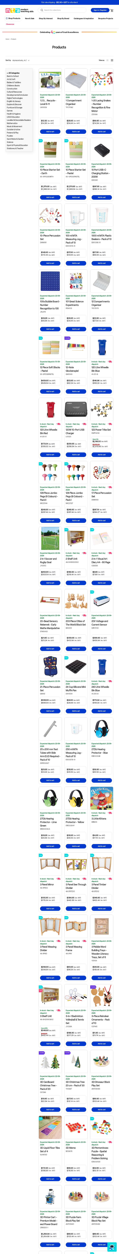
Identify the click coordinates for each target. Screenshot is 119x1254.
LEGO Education (13, 117)
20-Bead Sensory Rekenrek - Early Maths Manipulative (50, 625)
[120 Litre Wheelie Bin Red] (50, 409)
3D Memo (71, 1147)
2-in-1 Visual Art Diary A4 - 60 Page (101, 560)
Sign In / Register (100, 10)
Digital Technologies (15, 98)
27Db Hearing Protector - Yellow (75, 820)
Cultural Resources (14, 92)
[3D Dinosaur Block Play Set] (101, 1061)
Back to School (13, 76)
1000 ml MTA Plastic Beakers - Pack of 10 (102, 237)
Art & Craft (11, 79)
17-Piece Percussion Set (102, 495)
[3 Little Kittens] (101, 798)
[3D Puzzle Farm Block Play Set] (75, 1196)
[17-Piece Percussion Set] (101, 472)
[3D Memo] (75, 1127)
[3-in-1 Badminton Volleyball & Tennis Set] (75, 995)
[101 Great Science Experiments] (75, 281)
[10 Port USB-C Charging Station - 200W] (101, 149)
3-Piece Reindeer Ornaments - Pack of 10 (101, 1020)
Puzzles (10, 136)
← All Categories (13, 73)
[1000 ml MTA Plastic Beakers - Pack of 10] (101, 215)
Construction (12, 89)
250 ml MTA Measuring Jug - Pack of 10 (74, 753)
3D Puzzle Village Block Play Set (100, 1219)
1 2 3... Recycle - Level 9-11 (48, 102)
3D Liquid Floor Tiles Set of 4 (50, 1149)
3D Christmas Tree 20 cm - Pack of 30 (75, 1084)
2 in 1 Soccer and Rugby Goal (48, 560)
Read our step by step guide (68, 2)
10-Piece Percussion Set (50, 237)
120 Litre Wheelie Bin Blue (100, 369)
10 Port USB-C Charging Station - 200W (101, 173)
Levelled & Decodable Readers (19, 120)
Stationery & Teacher (15, 148)
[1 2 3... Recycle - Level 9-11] (50, 80)
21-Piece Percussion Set (50, 689)
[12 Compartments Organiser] (101, 281)
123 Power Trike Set (101, 429)
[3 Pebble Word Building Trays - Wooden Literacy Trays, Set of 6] (101, 926)
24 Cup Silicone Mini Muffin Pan (76, 689)
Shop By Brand (63, 18)
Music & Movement (14, 126)
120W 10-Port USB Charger (75, 431)
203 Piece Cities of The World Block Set (76, 623)
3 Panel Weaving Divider (48, 948)
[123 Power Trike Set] (101, 409)
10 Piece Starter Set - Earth (50, 171)
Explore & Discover (14, 104)
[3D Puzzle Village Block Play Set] (101, 1196)
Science (10, 142)
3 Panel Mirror (47, 884)
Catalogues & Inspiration (84, 18)
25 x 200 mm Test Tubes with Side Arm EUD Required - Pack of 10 (50, 754)
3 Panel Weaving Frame (74, 948)
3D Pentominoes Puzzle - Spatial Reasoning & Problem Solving (100, 1153)
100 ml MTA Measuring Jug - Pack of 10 (74, 239)
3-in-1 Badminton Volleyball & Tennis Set (75, 1020)
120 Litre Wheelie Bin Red (48, 431)
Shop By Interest (46, 18)
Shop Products (14, 18)
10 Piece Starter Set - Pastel (76, 171)
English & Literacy (14, 101)
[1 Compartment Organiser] (75, 80)
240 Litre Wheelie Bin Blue (100, 689)
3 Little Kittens (99, 818)
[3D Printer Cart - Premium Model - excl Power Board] (50, 1196)
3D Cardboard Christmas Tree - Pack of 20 (48, 1085)
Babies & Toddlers (14, 82)
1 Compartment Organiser (73, 102)
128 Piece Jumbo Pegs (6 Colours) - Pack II (49, 496)
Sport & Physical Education (17, 145)
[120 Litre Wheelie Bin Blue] (101, 346)
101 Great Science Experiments (74, 303)
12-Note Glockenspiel (72, 369)
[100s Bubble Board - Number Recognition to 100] (50, 281)
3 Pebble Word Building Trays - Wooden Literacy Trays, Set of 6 (100, 952)
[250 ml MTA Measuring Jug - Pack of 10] (75, 728)
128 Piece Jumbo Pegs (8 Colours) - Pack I (75, 496)
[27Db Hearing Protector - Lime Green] (50, 798)
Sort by (8, 60)
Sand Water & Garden (15, 139)
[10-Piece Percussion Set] (50, 215)
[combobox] (62, 10)
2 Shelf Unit (71, 558)
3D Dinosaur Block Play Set (101, 1084)
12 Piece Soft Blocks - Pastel (50, 369)
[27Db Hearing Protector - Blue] (101, 728)
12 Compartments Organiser (101, 303)
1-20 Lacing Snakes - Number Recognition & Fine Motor (101, 105)
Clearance (10, 24)
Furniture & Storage (14, 107)
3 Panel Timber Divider (99, 886)
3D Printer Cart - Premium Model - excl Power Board (48, 1221)
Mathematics (12, 123)
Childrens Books (13, 85)
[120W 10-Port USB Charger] (75, 409)
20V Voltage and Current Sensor (100, 623)
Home (7, 39)
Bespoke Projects (105, 18)
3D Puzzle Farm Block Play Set (73, 1219)
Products (13, 39)
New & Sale (29, 18)
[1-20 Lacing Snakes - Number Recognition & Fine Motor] (101, 80)
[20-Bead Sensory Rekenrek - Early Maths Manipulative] (50, 600)
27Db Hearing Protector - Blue (100, 751)
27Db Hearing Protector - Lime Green (48, 822)
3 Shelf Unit (46, 1016)
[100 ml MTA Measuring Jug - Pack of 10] (75, 215)
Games (10, 111)
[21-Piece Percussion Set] (50, 666)
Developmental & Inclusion (17, 95)
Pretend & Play (12, 133)
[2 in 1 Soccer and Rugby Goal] (50, 538)
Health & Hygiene (14, 114)
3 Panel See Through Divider (76, 886)
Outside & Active (13, 129)
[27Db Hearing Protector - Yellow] (75, 798)
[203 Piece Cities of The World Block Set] (75, 600)
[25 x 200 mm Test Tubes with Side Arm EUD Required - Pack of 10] (50, 728)
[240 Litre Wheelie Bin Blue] (101, 666)
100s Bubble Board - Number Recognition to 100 (50, 305)
